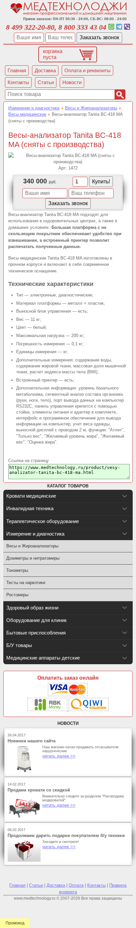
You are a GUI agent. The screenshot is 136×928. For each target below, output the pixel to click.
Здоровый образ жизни (32, 607)
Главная (17, 885)
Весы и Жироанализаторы (91, 108)
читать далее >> (59, 756)
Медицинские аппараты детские (43, 658)
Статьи (36, 885)
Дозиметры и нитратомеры (32, 558)
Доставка (56, 885)
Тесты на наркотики (25, 582)
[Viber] (127, 27)
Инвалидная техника (29, 508)
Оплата (76, 885)
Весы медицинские (27, 114)
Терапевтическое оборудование (42, 521)
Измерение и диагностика (33, 108)
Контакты (96, 885)
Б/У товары (19, 645)
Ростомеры (17, 594)
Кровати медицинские (31, 496)
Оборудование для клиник (36, 620)
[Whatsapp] (111, 27)
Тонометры (17, 570)
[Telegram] (119, 27)
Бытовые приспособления (36, 632)
